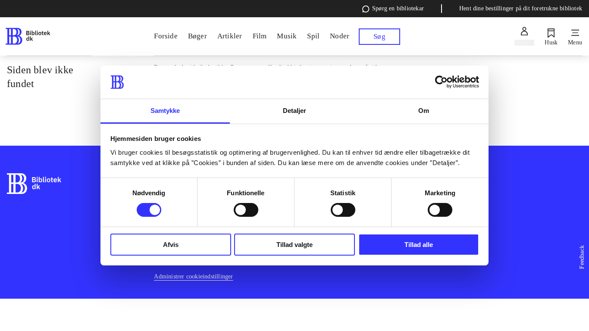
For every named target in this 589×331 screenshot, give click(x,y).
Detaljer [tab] (295, 110)
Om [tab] (423, 110)
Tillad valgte (294, 244)
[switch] (246, 210)
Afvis (171, 244)
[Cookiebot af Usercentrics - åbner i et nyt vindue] (441, 81)
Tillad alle (418, 244)
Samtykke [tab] (165, 110)
